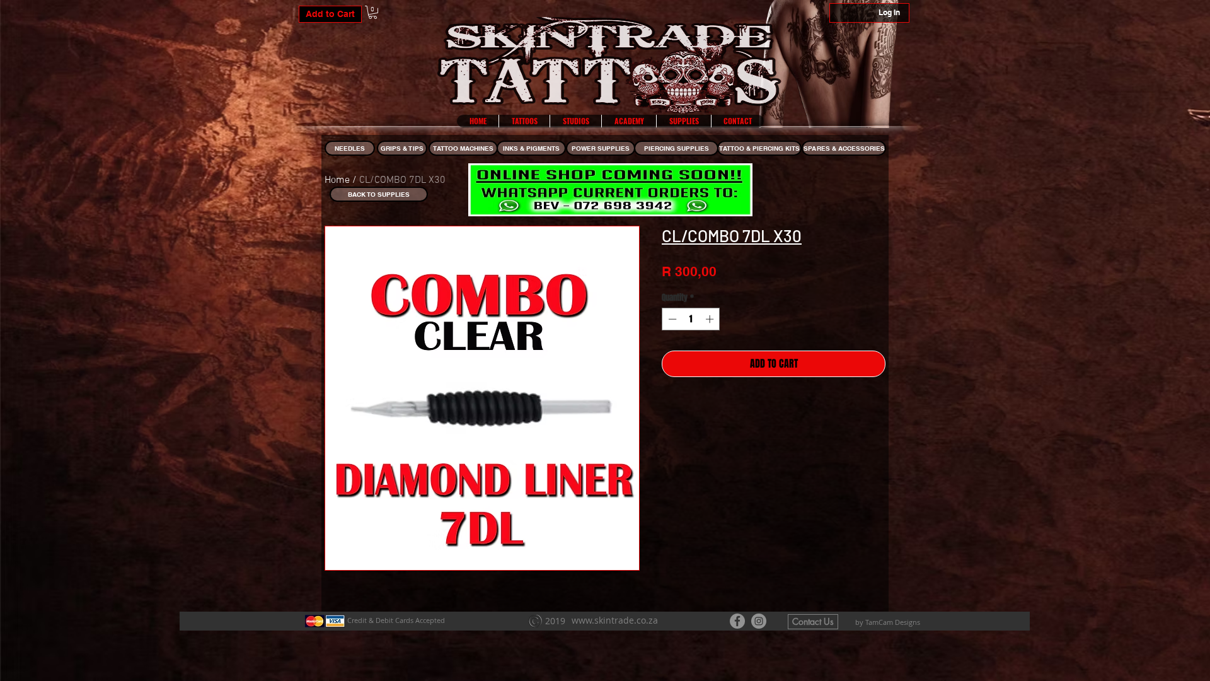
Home (337, 180)
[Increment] (710, 319)
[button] (373, 12)
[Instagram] (758, 621)
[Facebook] (737, 621)
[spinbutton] (691, 319)
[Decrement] (671, 319)
